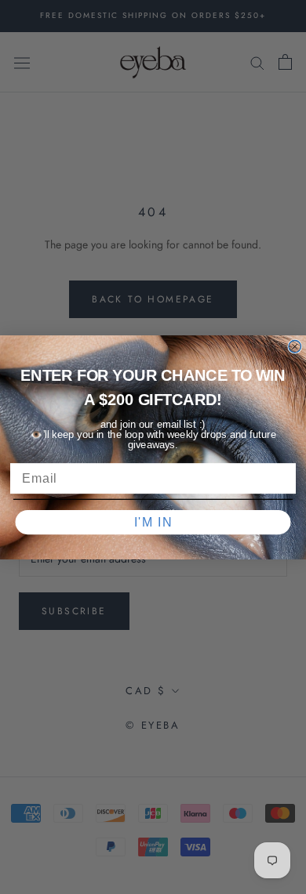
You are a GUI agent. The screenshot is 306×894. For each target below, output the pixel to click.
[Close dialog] (295, 346)
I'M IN (153, 522)
